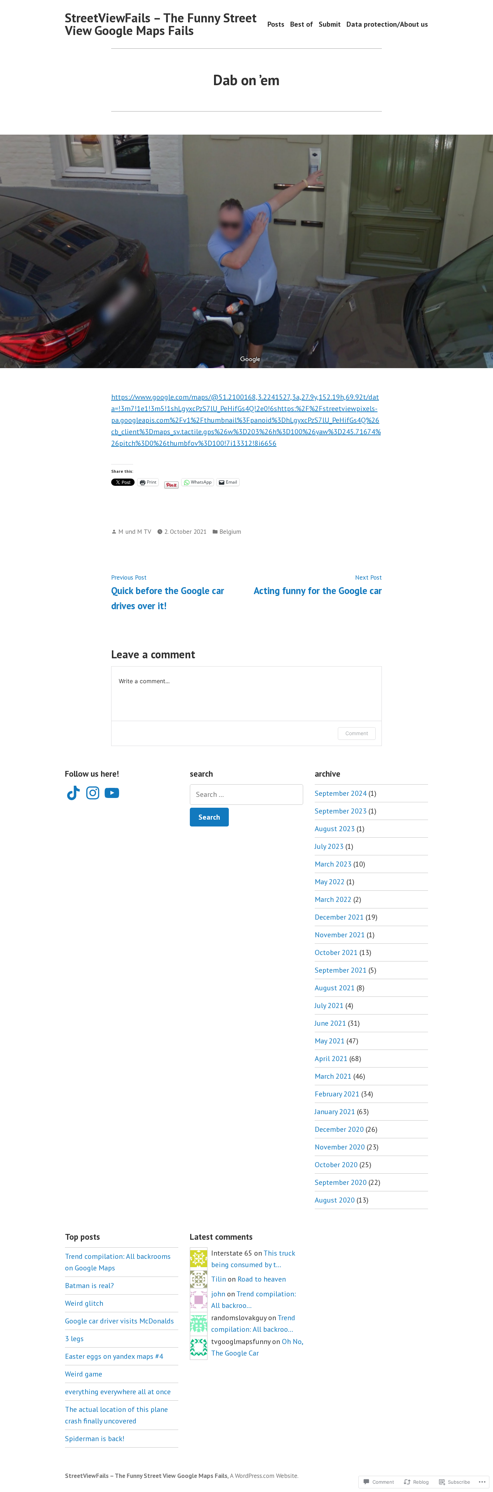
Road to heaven (261, 1279)
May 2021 (330, 1041)
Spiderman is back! (95, 1438)
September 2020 (341, 1182)
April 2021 (331, 1058)
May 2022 (330, 881)
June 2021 (330, 1023)
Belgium (230, 531)
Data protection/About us (387, 24)
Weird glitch (84, 1303)
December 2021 (339, 917)
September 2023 (341, 811)
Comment (356, 733)
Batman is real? (89, 1285)
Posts (275, 24)
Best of (301, 24)
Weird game (83, 1374)
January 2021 (335, 1111)
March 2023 (333, 864)
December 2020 (339, 1129)
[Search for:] (246, 794)
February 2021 (337, 1094)
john (218, 1294)
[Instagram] (92, 793)
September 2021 (341, 970)
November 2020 (340, 1147)
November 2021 (340, 934)
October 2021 (336, 952)
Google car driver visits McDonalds (119, 1321)
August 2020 (335, 1200)
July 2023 (329, 846)
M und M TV (134, 531)
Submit (330, 24)
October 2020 (336, 1164)
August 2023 (335, 828)
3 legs (74, 1338)
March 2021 (333, 1076)
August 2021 (335, 988)
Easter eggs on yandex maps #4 (114, 1356)
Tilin (218, 1279)
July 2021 (329, 1005)
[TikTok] (73, 793)
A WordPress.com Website (263, 1475)
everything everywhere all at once (118, 1391)
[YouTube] (112, 793)
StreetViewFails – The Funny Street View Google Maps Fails (161, 24)
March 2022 (333, 899)
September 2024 (341, 793)
